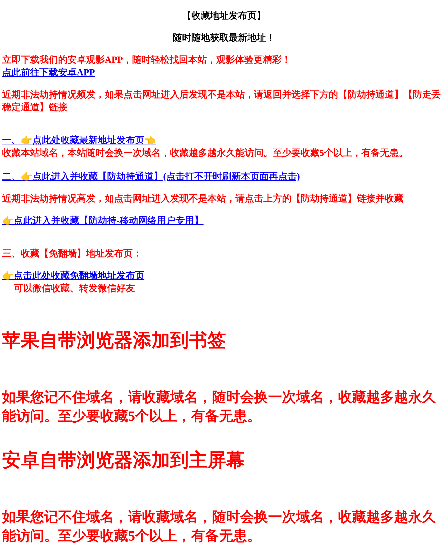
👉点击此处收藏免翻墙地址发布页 (73, 275)
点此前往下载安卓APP (48, 72)
